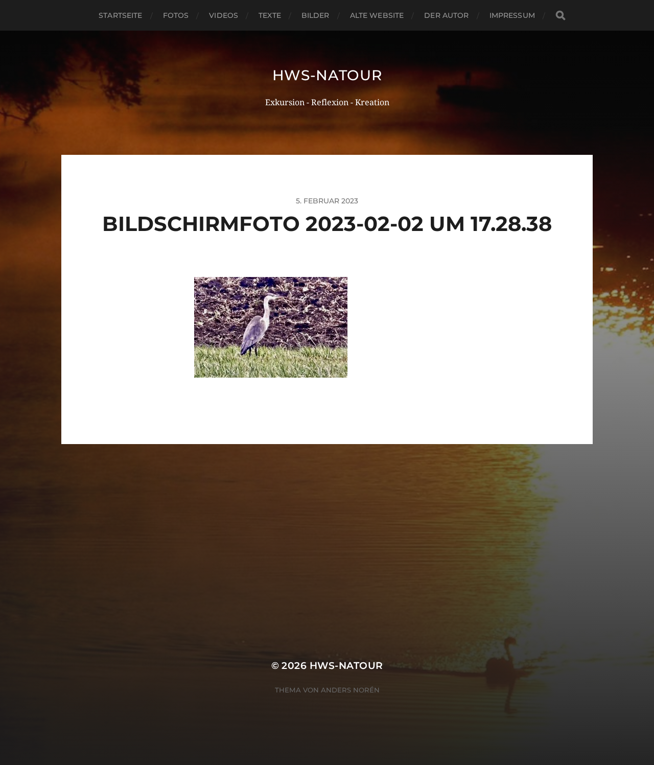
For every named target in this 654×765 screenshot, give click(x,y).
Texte (270, 15)
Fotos (176, 15)
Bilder (315, 15)
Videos (223, 15)
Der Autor (446, 15)
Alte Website (377, 15)
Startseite (120, 15)
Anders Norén (350, 690)
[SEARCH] (560, 15)
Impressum (512, 15)
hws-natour (327, 75)
